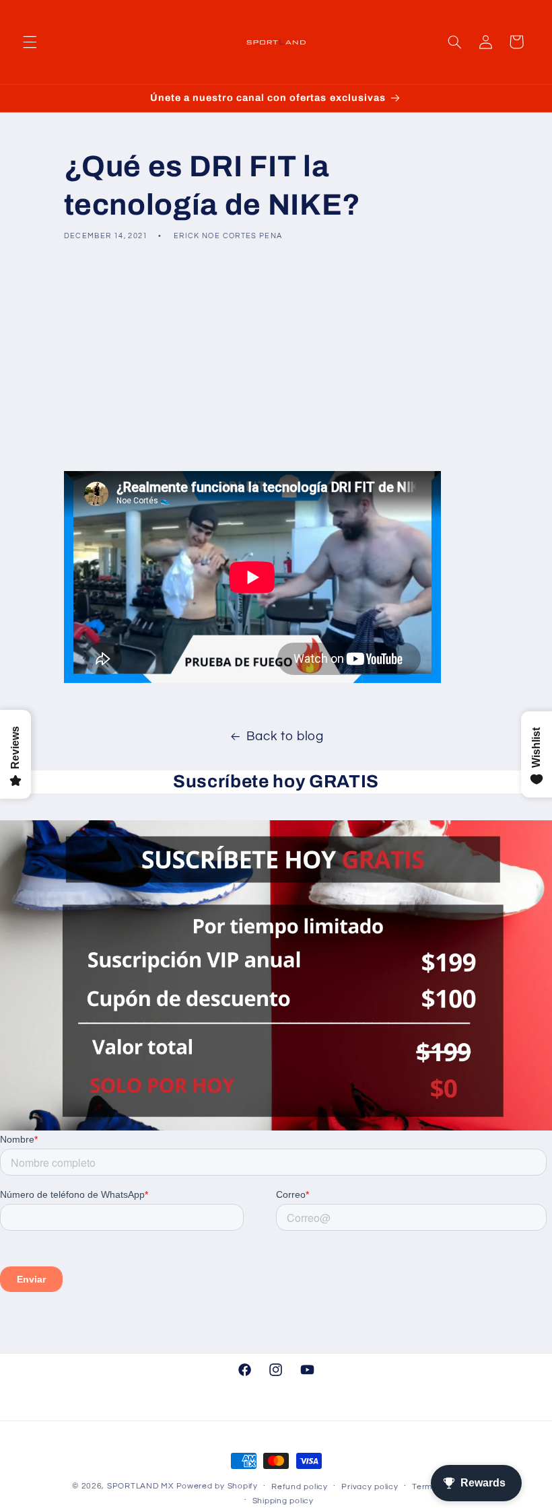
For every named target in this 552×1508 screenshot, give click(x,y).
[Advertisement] (276, 356)
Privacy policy (369, 1487)
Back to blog (285, 736)
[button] (29, 41)
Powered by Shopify (217, 1486)
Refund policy (299, 1487)
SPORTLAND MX (140, 1486)
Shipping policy (283, 1501)
